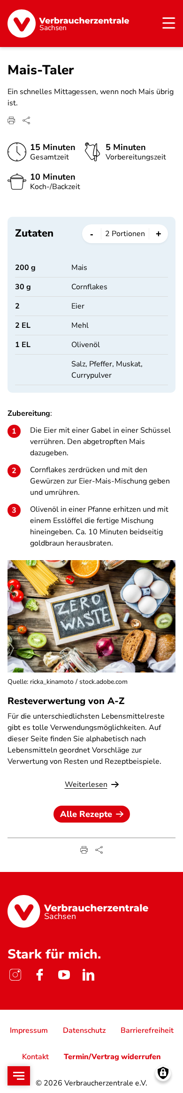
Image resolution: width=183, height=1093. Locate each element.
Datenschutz (84, 1030)
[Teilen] (26, 120)
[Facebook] (39, 975)
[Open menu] (19, 1075)
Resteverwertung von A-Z (66, 701)
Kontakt (35, 1057)
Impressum (29, 1030)
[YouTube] (64, 975)
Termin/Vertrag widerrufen (112, 1057)
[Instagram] (15, 975)
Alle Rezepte (86, 814)
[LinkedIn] (88, 975)
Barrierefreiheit (147, 1030)
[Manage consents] (163, 1073)
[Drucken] (11, 120)
